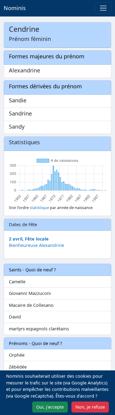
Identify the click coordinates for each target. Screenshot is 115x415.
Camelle (17, 282)
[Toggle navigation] (103, 8)
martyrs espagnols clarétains (39, 329)
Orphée (17, 355)
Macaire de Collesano (31, 305)
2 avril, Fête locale (29, 239)
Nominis (15, 8)
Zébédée (18, 367)
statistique (39, 207)
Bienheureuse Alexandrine (36, 245)
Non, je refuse (90, 407)
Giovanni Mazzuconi (30, 293)
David (15, 317)
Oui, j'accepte (50, 407)
